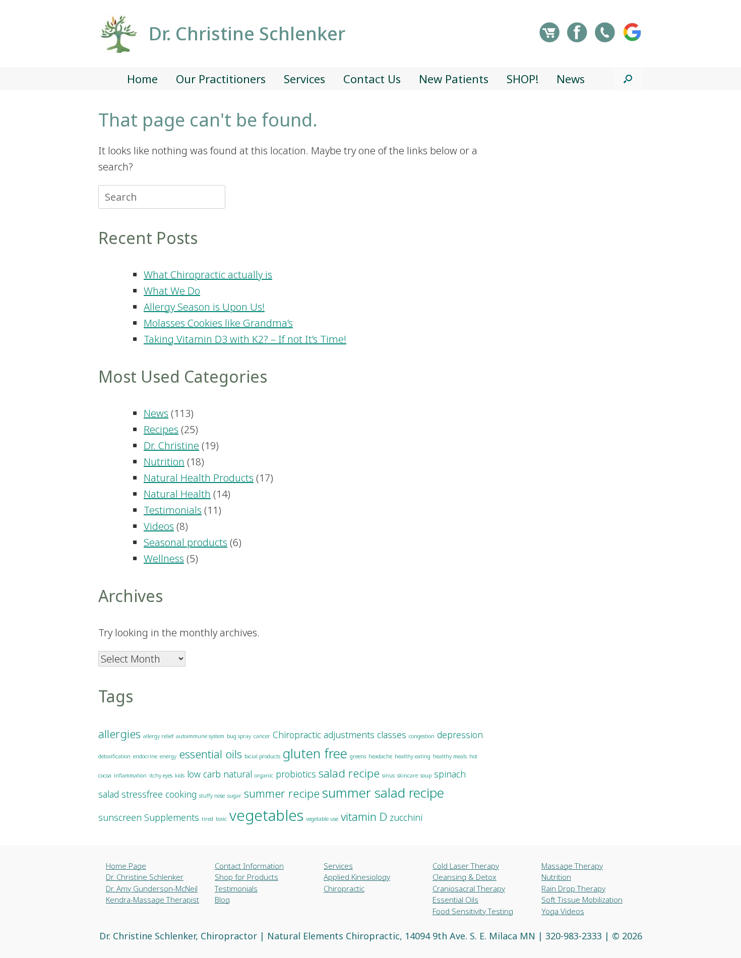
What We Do (172, 290)
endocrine (145, 756)
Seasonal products (185, 542)
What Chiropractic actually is (208, 274)
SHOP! (522, 78)
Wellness (164, 558)
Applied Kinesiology (357, 877)
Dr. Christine (171, 445)
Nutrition (164, 461)
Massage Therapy (572, 866)
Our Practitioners (221, 78)
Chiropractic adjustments (324, 735)
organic (264, 775)
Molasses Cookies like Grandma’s (218, 323)
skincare (407, 775)
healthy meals (450, 756)
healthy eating (412, 756)
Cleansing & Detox (465, 877)
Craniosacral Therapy (469, 888)
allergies (119, 734)
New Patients (453, 78)
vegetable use (322, 818)
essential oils (210, 754)
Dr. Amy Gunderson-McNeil (152, 888)
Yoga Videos (562, 911)
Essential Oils (455, 899)
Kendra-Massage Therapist (152, 899)
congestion (422, 736)
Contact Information (249, 866)
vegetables (266, 815)
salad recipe (349, 773)
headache (380, 756)
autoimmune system (200, 736)
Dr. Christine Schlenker (144, 877)
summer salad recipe (383, 793)
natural (237, 774)
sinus (388, 775)
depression (460, 735)
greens (358, 756)
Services (304, 78)
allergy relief (158, 736)
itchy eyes (160, 775)
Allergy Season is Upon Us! (204, 307)
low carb (204, 774)
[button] (628, 78)
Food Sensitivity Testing (473, 911)
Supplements (171, 817)
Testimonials (173, 510)
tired (207, 818)
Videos (159, 526)
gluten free (315, 753)
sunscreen (120, 817)
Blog (222, 899)
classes (391, 735)
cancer (262, 736)
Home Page (126, 866)
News (571, 78)
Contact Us (372, 78)
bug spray (239, 736)
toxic (221, 818)
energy (168, 756)
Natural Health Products (199, 478)
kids (179, 775)
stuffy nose (212, 795)
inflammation (130, 775)
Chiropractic (344, 888)
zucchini (406, 817)
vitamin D (364, 816)
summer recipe (282, 793)
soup (425, 775)
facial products (262, 756)
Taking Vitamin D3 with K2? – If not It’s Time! (245, 339)
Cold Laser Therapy (466, 866)
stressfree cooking (159, 794)
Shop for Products (246, 877)
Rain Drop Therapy (573, 888)
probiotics (296, 774)
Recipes (161, 429)
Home (142, 78)
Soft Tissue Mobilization (582, 899)
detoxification (114, 756)
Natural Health (177, 494)
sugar (234, 795)
